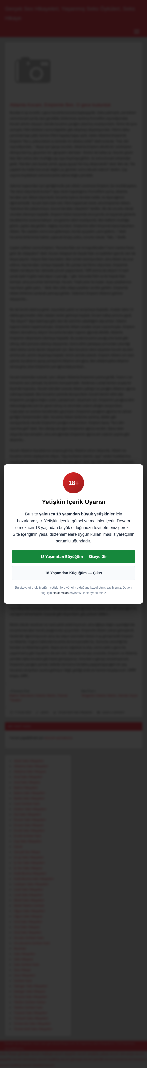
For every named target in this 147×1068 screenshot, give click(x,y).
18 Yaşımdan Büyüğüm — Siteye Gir (73, 556)
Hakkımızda (61, 593)
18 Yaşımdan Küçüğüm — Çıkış (73, 573)
